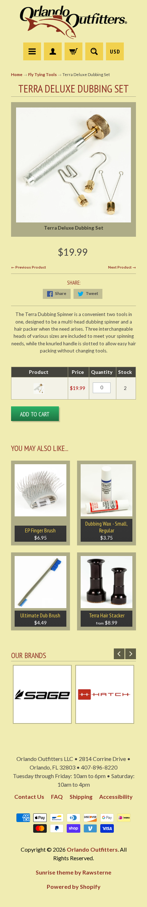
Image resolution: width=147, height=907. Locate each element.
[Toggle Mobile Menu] (32, 51)
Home (16, 74)
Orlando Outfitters (92, 849)
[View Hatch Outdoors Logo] (104, 720)
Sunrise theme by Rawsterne (73, 872)
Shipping (81, 796)
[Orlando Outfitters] (73, 22)
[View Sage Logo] (42, 720)
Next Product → (122, 267)
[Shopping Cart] (73, 51)
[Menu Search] (94, 51)
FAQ (57, 796)
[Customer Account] (53, 51)
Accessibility (116, 796)
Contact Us (29, 796)
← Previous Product (28, 267)
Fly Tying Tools (42, 74)
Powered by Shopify (74, 886)
